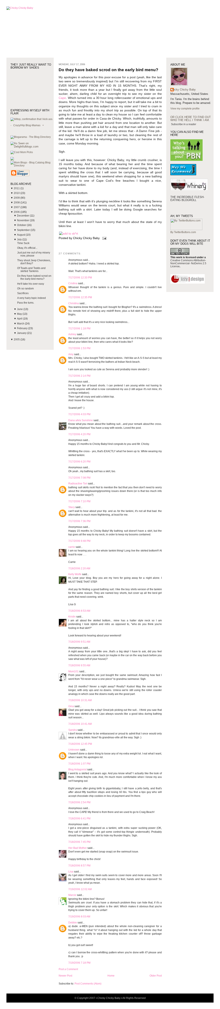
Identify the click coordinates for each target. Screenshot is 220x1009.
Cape (62, 98)
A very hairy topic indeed (31, 297)
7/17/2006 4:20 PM (79, 434)
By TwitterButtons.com (183, 232)
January (22, 333)
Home (111, 975)
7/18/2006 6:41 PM (79, 818)
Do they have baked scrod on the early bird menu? (34, 277)
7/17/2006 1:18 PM (79, 328)
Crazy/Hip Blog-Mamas (26, 125)
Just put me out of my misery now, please (33, 254)
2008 (17, 202)
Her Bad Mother (77, 847)
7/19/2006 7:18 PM (79, 962)
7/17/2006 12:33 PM (80, 277)
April (20, 318)
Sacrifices (23, 293)
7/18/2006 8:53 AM (79, 610)
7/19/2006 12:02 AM (80, 889)
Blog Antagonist (77, 769)
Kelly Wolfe (74, 574)
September (24, 230)
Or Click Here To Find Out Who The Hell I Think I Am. (190, 118)
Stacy (71, 507)
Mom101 (73, 671)
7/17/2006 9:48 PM (79, 540)
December (23, 215)
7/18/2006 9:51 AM (79, 641)
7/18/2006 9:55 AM (79, 665)
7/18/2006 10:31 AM (80, 700)
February (22, 328)
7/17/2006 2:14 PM (79, 375)
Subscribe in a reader (183, 124)
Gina (71, 706)
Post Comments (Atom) (88, 983)
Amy (70, 354)
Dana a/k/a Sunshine (80, 420)
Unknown (73, 749)
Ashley (72, 334)
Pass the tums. (25, 302)
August (21, 234)
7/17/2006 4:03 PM (79, 414)
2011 (17, 188)
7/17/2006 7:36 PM (79, 521)
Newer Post (65, 975)
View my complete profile (185, 108)
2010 (17, 193)
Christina (73, 303)
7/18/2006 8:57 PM (79, 865)
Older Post (156, 975)
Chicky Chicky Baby (183, 89)
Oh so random (25, 288)
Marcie (72, 895)
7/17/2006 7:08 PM (79, 477)
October (22, 225)
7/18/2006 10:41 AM (80, 723)
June (20, 309)
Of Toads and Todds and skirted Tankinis (31, 270)
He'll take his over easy (30, 283)
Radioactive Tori (77, 483)
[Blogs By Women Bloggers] (12, 159)
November (23, 220)
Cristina (72, 283)
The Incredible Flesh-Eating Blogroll (187, 198)
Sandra (72, 729)
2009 (17, 197)
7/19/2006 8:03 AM (79, 916)
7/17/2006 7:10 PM (79, 501)
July (19, 239)
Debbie (72, 922)
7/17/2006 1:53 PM (79, 348)
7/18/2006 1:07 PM (79, 763)
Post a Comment (68, 969)
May (20, 313)
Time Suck (23, 243)
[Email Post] (104, 238)
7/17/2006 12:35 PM (80, 297)
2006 (17, 211)
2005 (17, 339)
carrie (71, 546)
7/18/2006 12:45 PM (80, 743)
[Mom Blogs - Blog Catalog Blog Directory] (32, 165)
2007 (17, 207)
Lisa (70, 871)
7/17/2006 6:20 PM (79, 461)
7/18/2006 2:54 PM (79, 802)
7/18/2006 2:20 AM (79, 568)
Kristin (72, 616)
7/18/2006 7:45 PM (79, 841)
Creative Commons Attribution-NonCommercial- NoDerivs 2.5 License (188, 263)
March (21, 323)
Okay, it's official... (27, 247)
